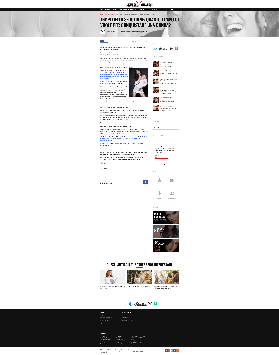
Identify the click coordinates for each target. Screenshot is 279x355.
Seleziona (157, 127)
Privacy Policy (136, 351)
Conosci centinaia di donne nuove (166, 217)
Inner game (103, 340)
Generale (118, 337)
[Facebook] (166, 350)
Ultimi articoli (125, 315)
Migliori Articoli (125, 317)
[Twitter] (172, 350)
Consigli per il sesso (105, 337)
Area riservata (164, 10)
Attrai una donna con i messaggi (166, 231)
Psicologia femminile (120, 340)
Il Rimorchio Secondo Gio (106, 339)
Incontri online (134, 339)
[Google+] (169, 350)
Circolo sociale (119, 336)
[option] (166, 86)
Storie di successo (144, 10)
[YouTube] (174, 350)
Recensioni (102, 342)
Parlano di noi (154, 10)
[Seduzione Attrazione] (139, 4)
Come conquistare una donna (111, 14)
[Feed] (177, 350)
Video (123, 319)
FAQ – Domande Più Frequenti (107, 317)
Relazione (118, 342)
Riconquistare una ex (136, 342)
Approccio (102, 336)
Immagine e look (119, 339)
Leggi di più (158, 152)
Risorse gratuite (123, 10)
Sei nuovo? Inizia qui (110, 10)
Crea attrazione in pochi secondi (166, 245)
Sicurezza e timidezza (136, 343)
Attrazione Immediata (161, 158)
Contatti (173, 10)
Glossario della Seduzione (137, 337)
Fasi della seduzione (127, 320)
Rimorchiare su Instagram (106, 343)
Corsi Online (133, 10)
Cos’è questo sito (104, 315)
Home (101, 10)
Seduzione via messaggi (121, 343)
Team (101, 319)
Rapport (133, 340)
